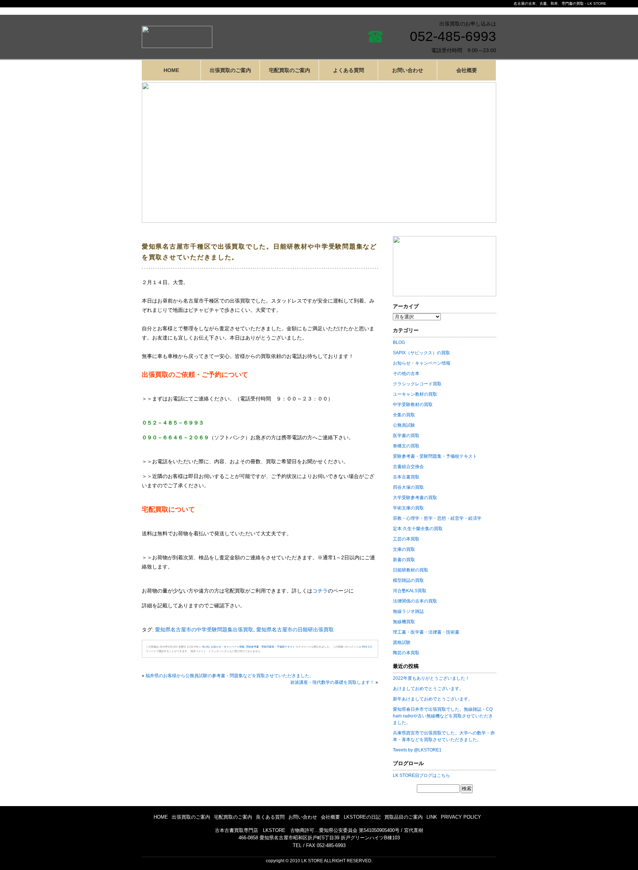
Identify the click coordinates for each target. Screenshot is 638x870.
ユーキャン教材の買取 (415, 394)
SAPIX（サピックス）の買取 (421, 352)
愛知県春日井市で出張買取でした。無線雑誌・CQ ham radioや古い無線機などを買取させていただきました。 (443, 716)
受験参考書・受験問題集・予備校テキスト (270, 646)
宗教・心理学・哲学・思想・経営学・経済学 (437, 518)
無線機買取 (404, 621)
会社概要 (466, 70)
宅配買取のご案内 (289, 70)
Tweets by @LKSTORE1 (417, 750)
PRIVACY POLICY (461, 817)
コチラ (320, 591)
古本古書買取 (406, 477)
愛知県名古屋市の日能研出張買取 (295, 629)
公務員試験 (404, 425)
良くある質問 (270, 817)
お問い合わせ (407, 70)
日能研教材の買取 (410, 570)
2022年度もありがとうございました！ (431, 678)
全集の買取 (404, 414)
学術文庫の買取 (408, 508)
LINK (431, 817)
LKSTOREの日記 (362, 817)
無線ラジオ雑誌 (408, 611)
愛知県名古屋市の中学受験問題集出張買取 (204, 629)
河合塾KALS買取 (409, 590)
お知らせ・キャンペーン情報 (227, 646)
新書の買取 (404, 559)
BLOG (205, 646)
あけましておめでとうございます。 (428, 688)
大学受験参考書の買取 (415, 497)
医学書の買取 (406, 435)
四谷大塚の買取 (408, 487)
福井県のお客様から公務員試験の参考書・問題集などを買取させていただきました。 (229, 675)
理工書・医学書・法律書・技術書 (426, 632)
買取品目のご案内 (403, 817)
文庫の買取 (404, 549)
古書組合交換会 (408, 466)
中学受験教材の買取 (413, 404)
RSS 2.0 (367, 646)
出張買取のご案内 (230, 70)
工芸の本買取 (406, 539)
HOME (171, 70)
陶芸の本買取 (406, 652)
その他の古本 (406, 373)
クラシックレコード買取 (417, 383)
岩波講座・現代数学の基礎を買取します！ (332, 682)
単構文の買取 (406, 445)
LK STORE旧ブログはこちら (421, 775)
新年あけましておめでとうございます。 (433, 699)
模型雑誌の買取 (408, 580)
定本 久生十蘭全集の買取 (418, 528)
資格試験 (402, 642)
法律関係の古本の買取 (415, 601)
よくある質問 (348, 70)
